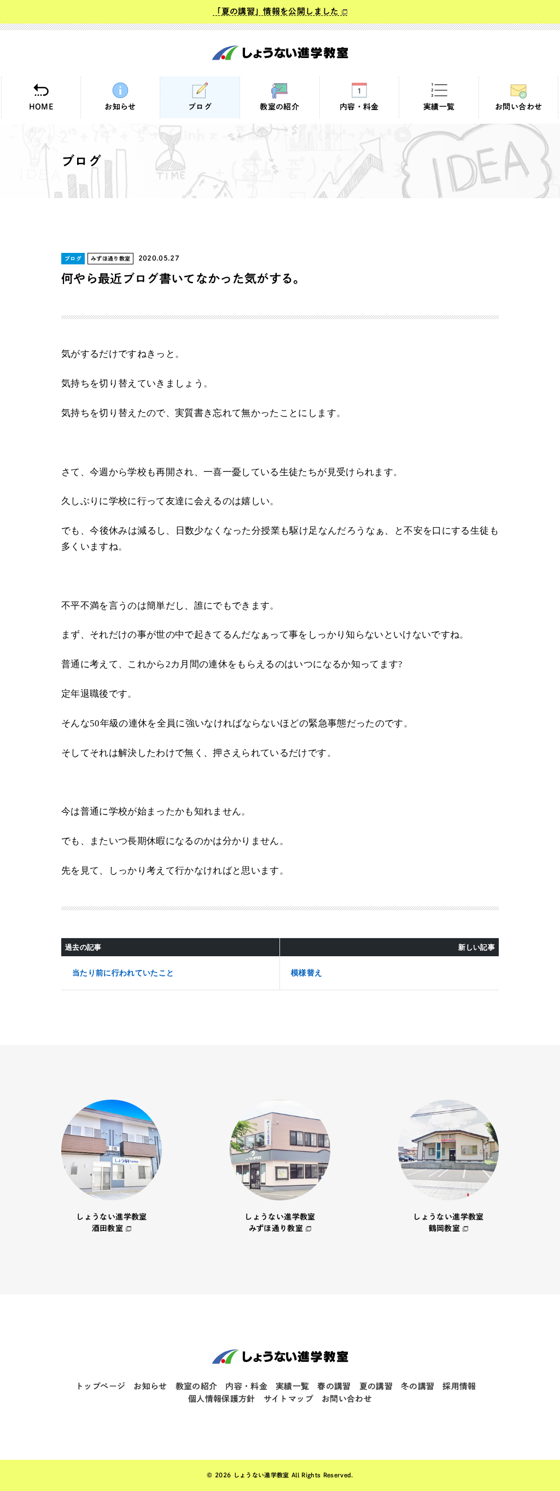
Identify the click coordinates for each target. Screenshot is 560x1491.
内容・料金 (359, 107)
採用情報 (459, 1386)
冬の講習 (417, 1386)
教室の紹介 (279, 107)
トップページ (100, 1386)
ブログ (200, 107)
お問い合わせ (518, 107)
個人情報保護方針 (221, 1399)
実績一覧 (438, 107)
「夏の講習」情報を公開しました (276, 11)
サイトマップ (288, 1399)
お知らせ (120, 107)
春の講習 (334, 1386)
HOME (41, 107)
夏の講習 (376, 1386)
